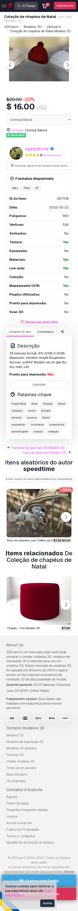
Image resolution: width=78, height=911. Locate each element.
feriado (16, 417)
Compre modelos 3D (25, 728)
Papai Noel (19, 403)
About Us (14, 644)
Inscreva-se (65, 5)
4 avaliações (52, 155)
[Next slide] (67, 65)
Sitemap (69, 871)
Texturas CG (15, 755)
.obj (15, 188)
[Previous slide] (10, 65)
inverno (32, 417)
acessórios (56, 424)
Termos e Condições (20, 836)
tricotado (37, 424)
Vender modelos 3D (20, 761)
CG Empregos (16, 781)
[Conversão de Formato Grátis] (37, 188)
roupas (38, 431)
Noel (34, 403)
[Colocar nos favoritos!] (65, 531)
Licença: (17, 130)
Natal (61, 403)
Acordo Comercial (19, 823)
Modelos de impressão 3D (25, 742)
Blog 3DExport (16, 774)
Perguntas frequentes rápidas (27, 810)
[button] (65, 517)
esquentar (19, 424)
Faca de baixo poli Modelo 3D (45, 453)
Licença (11, 816)
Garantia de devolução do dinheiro (30, 842)
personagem (20, 431)
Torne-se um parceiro (21, 768)
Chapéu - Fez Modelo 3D (23, 628)
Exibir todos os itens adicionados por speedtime (39, 479)
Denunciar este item (41, 322)
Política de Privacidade (22, 829)
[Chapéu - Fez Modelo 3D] (39, 601)
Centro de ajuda (17, 803)
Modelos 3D (15, 735)
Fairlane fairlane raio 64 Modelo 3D (38, 448)
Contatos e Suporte (24, 789)
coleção (53, 431)
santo (32, 410)
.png (26, 188)
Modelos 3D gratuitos (21, 748)
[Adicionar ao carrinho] (57, 531)
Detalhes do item (20, 332)
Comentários (45, 332)
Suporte (11, 797)
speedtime (37, 149)
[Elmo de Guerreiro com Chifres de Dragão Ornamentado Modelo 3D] (39, 513)
